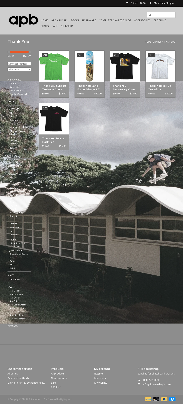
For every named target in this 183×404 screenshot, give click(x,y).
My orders (100, 378)
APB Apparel (59, 20)
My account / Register (164, 3)
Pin (11, 198)
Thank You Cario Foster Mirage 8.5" (88, 87)
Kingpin (14, 140)
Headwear (14, 227)
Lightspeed (65, 399)
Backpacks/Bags (16, 191)
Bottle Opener (16, 212)
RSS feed (56, 387)
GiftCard (67, 26)
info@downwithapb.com (157, 384)
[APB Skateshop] (24, 20)
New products (59, 378)
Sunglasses (14, 188)
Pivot (13, 134)
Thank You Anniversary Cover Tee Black (124, 87)
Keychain (13, 216)
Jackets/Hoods (16, 250)
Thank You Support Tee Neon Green (54, 87)
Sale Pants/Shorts (17, 304)
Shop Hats (14, 87)
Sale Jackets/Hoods (18, 308)
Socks (12, 267)
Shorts (12, 264)
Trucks (12, 116)
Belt (11, 181)
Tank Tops (15, 246)
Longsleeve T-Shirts (19, 243)
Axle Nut (15, 143)
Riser (13, 137)
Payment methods (18, 378)
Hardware (89, 20)
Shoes (45, 26)
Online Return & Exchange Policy (26, 382)
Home (44, 20)
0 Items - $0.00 (138, 3)
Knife (11, 202)
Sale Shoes (14, 297)
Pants (11, 260)
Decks (75, 20)
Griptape (13, 123)
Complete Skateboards (115, 20)
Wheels (12, 113)
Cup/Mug (13, 209)
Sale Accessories (17, 318)
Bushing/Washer (18, 131)
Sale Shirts (14, 301)
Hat (12, 231)
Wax (11, 151)
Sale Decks (14, 290)
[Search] (148, 15)
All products (58, 373)
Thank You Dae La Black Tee (53, 140)
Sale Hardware (16, 294)
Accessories (142, 20)
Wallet (12, 177)
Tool (11, 154)
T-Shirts (12, 83)
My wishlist (100, 382)
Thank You (169, 41)
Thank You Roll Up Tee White (159, 87)
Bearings (13, 120)
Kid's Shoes (14, 279)
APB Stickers (15, 90)
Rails (11, 147)
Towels (12, 184)
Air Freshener (16, 195)
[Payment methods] (148, 399)
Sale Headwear (16, 311)
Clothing (160, 20)
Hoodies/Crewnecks (18, 94)
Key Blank (14, 205)
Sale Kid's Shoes (16, 315)
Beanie (14, 235)
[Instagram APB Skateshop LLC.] (98, 353)
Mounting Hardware (18, 127)
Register (99, 373)
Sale (55, 26)
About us (13, 373)
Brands (157, 41)
